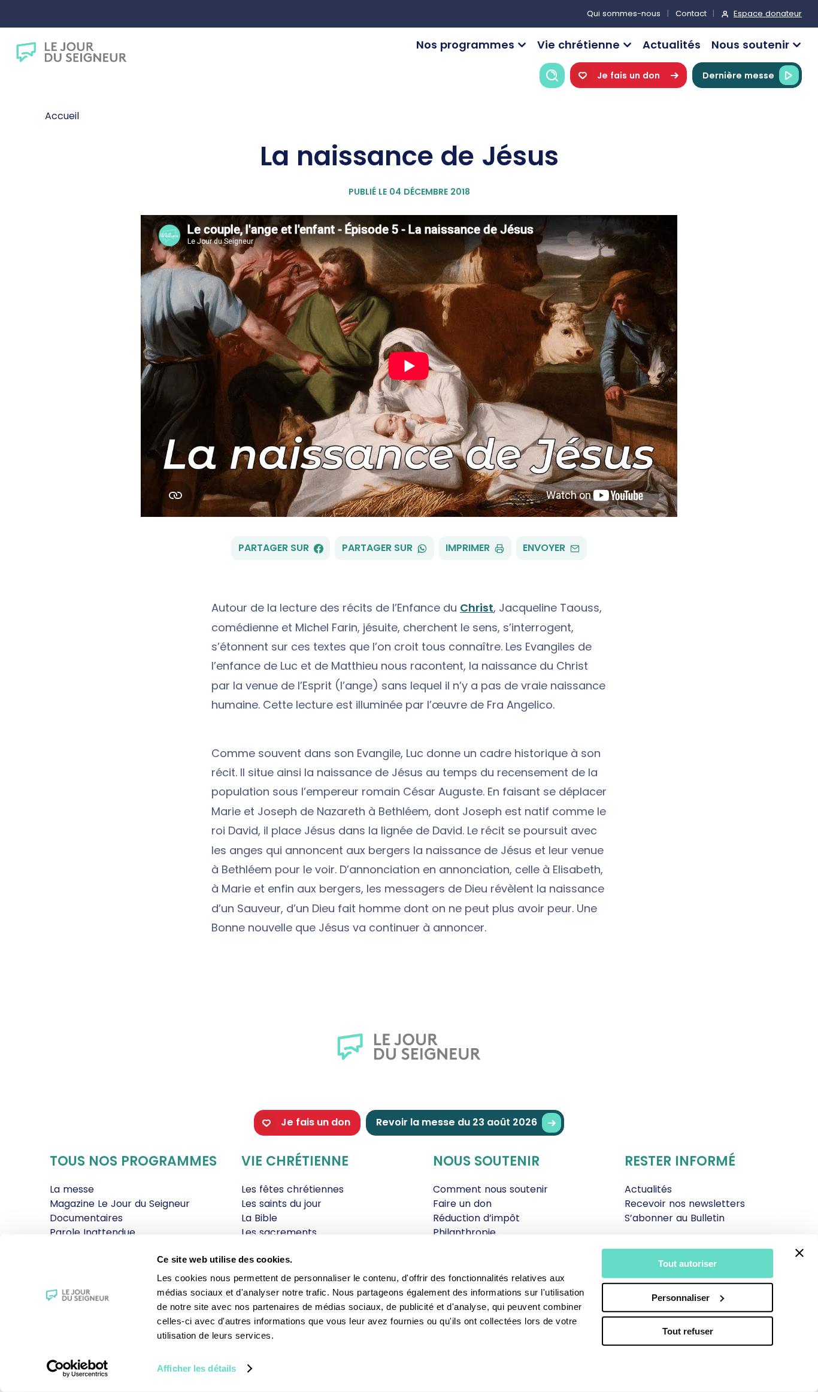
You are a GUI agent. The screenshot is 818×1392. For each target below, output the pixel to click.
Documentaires (86, 1218)
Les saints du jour (281, 1204)
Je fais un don (628, 75)
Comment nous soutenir (490, 1189)
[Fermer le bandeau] (799, 1253)
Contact (691, 13)
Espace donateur (768, 13)
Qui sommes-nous (624, 13)
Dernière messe (738, 75)
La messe (72, 1189)
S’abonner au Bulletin (675, 1218)
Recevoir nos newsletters (685, 1204)
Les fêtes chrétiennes (292, 1189)
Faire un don (462, 1204)
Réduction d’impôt (476, 1218)
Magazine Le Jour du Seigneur (120, 1204)
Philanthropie (464, 1232)
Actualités (672, 44)
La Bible (259, 1218)
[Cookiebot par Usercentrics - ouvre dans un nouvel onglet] (77, 1369)
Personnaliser (681, 1297)
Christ (476, 607)
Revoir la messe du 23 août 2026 (456, 1122)
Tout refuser (687, 1331)
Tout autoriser (687, 1263)
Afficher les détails (196, 1368)
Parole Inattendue (92, 1232)
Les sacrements (279, 1232)
